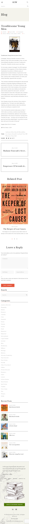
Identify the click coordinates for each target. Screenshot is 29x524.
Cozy (2, 317)
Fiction (3, 326)
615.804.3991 (14, 518)
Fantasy (3, 324)
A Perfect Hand (13, 426)
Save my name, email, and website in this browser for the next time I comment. (14, 279)
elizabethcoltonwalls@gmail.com (14, 521)
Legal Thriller (4, 338)
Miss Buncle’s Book (14, 416)
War (2, 391)
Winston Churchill (11, 136)
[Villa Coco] (4, 436)
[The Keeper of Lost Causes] (14, 204)
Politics (3, 367)
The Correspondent (14, 444)
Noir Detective (5, 357)
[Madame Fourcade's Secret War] (14, 149)
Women (3, 393)
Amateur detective (6, 305)
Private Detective (5, 369)
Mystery (3, 353)
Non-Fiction (14, 33)
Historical (3, 331)
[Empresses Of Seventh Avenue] (14, 165)
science (3, 377)
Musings (3, 350)
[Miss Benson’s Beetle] (4, 408)
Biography (4, 307)
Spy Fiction (4, 384)
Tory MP (24, 134)
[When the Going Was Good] (4, 455)
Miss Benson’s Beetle (14, 407)
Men (2, 343)
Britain (4, 33)
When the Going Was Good (16, 454)
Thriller (3, 386)
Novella (3, 362)
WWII (19, 33)
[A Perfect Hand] (4, 426)
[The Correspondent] (4, 445)
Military (8, 33)
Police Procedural (6, 365)
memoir (3, 341)
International (4, 336)
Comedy (3, 314)
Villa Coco (12, 435)
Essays (2, 321)
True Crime (4, 389)
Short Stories (4, 381)
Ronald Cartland (17, 134)
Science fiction (5, 379)
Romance (3, 372)
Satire (2, 374)
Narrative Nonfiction (6, 355)
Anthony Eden (9, 132)
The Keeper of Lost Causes (14, 229)
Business (3, 312)
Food (2, 329)
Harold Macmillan (19, 132)
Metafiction (4, 345)
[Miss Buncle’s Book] (4, 417)
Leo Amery (8, 134)
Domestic (3, 319)
